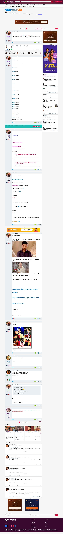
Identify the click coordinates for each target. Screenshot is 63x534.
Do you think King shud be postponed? (49, 95)
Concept (13, 60)
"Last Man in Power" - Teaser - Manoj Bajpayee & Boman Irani (49, 117)
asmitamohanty (54, 86)
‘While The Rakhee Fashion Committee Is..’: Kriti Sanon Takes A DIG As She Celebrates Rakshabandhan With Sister (10, 435)
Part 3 (13, 75)
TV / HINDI (16, 431)
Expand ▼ (25, 451)
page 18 (21, 179)
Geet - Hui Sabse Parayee (13, 444)
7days (13, 46)
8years (8, 46)
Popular (48, 76)
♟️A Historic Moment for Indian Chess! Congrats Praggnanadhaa (49, 80)
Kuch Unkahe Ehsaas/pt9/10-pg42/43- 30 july (17, 468)
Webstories (34, 4)
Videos (39, 4)
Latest (44, 76)
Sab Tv (46, 526)
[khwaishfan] (11, 47)
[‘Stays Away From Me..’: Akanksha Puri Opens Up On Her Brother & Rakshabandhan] (38, 428)
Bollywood (45, 94)
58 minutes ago (49, 119)
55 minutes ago (49, 86)
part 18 (13, 117)
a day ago (51, 130)
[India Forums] (8, 1)
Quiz (18, 4)
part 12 (13, 106)
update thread (22, 149)
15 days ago (34, 464)
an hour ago (49, 92)
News (7, 4)
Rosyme (55, 130)
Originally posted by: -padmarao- (19, 387)
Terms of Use (34, 526)
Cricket (45, 88)
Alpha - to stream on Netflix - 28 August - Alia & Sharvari (50, 129)
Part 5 (13, 83)
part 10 (13, 102)
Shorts (22, 4)
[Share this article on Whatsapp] (11, 49)
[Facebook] (6, 526)
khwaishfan (38, 464)
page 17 (17, 179)
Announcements (52, 76)
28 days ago (34, 475)
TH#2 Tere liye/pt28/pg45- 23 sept (15, 445)
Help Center (34, 524)
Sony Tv (46, 524)
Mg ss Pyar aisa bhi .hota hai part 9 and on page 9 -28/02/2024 (20, 479)
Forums (10, 4)
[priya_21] (6, 47)
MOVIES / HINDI (8, 431)
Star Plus (46, 521)
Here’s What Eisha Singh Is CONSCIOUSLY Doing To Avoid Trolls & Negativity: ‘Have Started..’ (29, 434)
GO (52, 1)
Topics (14, 4)
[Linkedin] (15, 526)
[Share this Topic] (6, 49)
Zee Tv (46, 522)
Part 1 (13, 67)
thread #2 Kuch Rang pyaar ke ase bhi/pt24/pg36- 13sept (19, 457)
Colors (46, 523)
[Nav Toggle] (1, 1)
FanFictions (28, 4)
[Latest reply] (40, 452)
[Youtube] (9, 526)
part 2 (13, 71)
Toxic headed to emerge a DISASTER (49, 85)
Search (56, 28)
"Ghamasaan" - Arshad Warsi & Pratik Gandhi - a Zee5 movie (49, 123)
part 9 (13, 98)
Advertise (33, 522)
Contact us (33, 523)
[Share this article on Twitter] (9, 49)
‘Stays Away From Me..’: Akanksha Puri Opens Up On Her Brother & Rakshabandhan (38, 434)
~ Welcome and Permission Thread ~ (49, 112)
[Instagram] (11, 526)
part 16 (13, 113)
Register (60, 1)
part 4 (13, 79)
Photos (43, 4)
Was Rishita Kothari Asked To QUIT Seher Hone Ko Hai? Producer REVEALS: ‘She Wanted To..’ (19, 435)
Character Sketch (15, 63)
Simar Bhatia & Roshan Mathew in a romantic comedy (49, 101)
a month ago (34, 485)
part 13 (13, 108)
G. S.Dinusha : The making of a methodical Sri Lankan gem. (50, 91)
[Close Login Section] (40, 126)
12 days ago (34, 496)
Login (57, 1)
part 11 (13, 104)
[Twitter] (7, 526)
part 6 (13, 86)
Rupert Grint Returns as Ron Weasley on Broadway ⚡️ (47, 107)
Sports (45, 78)
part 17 (13, 115)
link (23, 188)
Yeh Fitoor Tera (46, 110)
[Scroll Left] (5, 53)
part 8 (13, 94)
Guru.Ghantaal (54, 97)
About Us (33, 521)
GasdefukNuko (54, 92)
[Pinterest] (13, 526)
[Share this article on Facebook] (7, 49)
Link (20, 191)
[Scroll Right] (40, 53)
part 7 (13, 90)
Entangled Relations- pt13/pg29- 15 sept (16, 489)
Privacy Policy (34, 527)
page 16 (14, 179)
